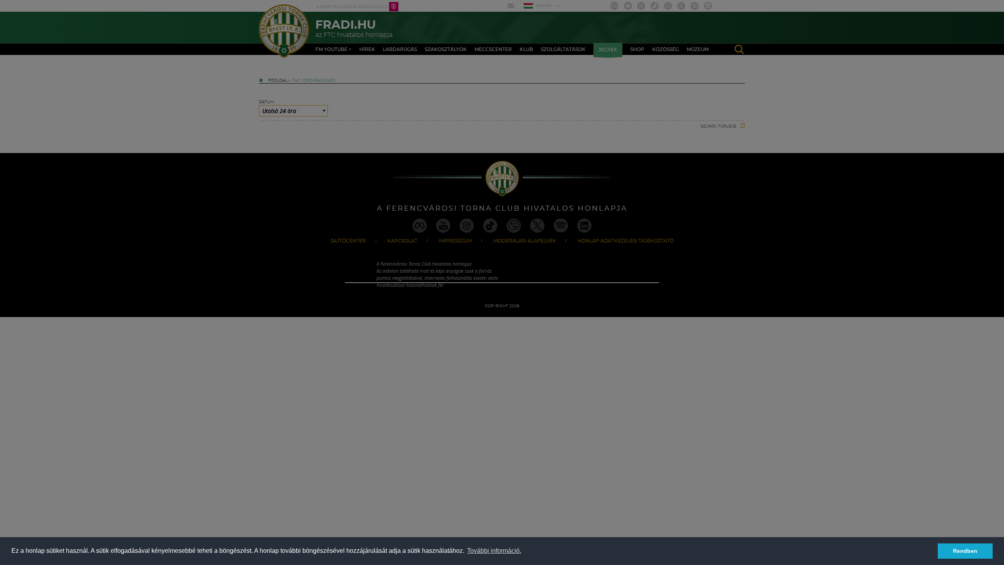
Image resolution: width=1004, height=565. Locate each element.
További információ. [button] (494, 550)
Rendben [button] (965, 551)
